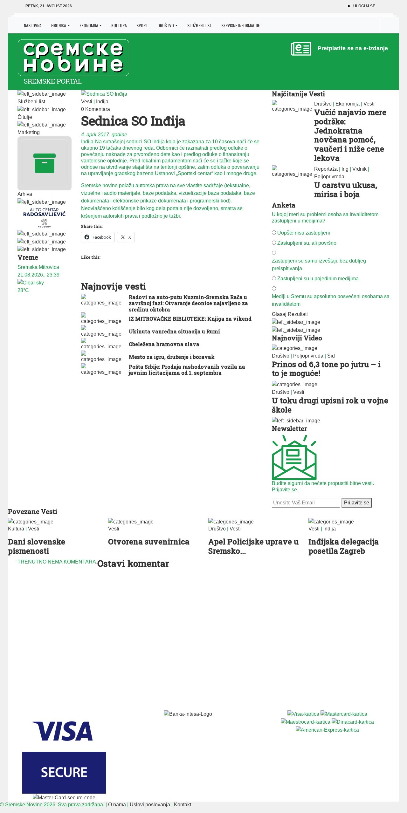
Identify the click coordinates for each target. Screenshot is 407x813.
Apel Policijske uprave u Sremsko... (253, 546)
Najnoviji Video (297, 338)
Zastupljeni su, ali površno (306, 243)
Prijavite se (356, 502)
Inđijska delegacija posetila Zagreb (343, 546)
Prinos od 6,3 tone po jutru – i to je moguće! (326, 369)
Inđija (102, 101)
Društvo (165, 25)
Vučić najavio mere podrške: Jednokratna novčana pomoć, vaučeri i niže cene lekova (350, 135)
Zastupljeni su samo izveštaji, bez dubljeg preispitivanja (319, 264)
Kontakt (182, 804)
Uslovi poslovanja (150, 804)
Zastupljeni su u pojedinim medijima (318, 278)
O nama (117, 804)
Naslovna (33, 25)
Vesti (86, 101)
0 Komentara (95, 109)
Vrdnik (359, 169)
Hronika (58, 25)
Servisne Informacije (240, 25)
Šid (331, 356)
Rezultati (298, 314)
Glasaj (279, 314)
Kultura (119, 25)
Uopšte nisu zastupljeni (303, 233)
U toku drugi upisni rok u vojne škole (330, 405)
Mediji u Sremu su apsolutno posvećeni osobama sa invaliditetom (331, 300)
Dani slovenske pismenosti (36, 546)
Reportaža (326, 169)
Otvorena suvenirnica (149, 541)
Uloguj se (364, 6)
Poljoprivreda (329, 176)
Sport (142, 25)
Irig (344, 169)
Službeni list (199, 25)
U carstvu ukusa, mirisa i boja (345, 189)
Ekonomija (88, 25)
